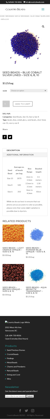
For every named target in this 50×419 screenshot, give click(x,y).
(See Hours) (23, 339)
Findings (10, 358)
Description (13, 150)
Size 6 (31, 117)
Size (5, 91)
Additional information (20, 155)
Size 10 (17, 16)
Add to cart (22, 104)
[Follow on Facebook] (5, 137)
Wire (9, 379)
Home (2, 16)
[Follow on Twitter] (10, 137)
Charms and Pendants (16, 366)
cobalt (19, 120)
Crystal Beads (13, 354)
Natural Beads (13, 370)
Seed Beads (9, 16)
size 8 (16, 123)
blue (14, 120)
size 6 (11, 123)
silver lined (41, 120)
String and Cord (13, 375)
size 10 (5, 123)
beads (9, 120)
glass (25, 120)
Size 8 (36, 117)
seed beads (31, 120)
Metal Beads (12, 362)
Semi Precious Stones (16, 350)
